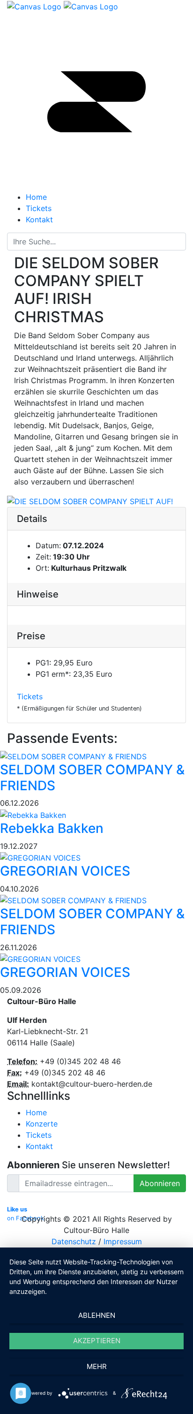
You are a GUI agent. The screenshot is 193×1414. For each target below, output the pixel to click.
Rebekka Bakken (52, 828)
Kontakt (39, 1146)
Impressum (123, 1241)
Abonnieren (160, 1183)
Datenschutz (74, 1241)
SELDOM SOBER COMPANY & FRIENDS (92, 778)
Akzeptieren (96, 1340)
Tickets (30, 696)
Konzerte (42, 1123)
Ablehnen (96, 1315)
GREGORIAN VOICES (65, 871)
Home (36, 1112)
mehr (97, 1366)
